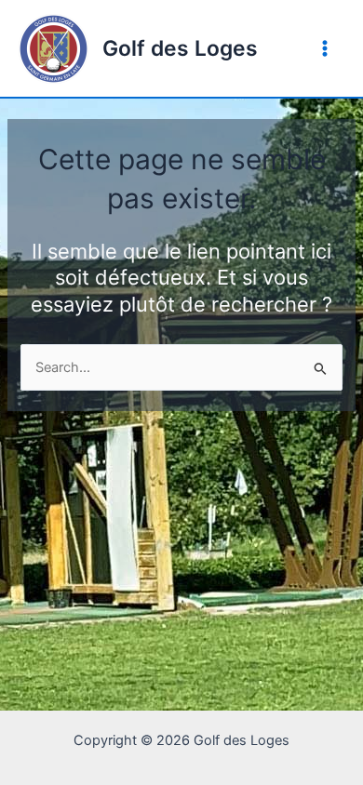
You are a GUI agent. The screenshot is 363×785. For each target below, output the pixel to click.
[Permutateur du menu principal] (324, 48)
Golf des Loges (180, 48)
